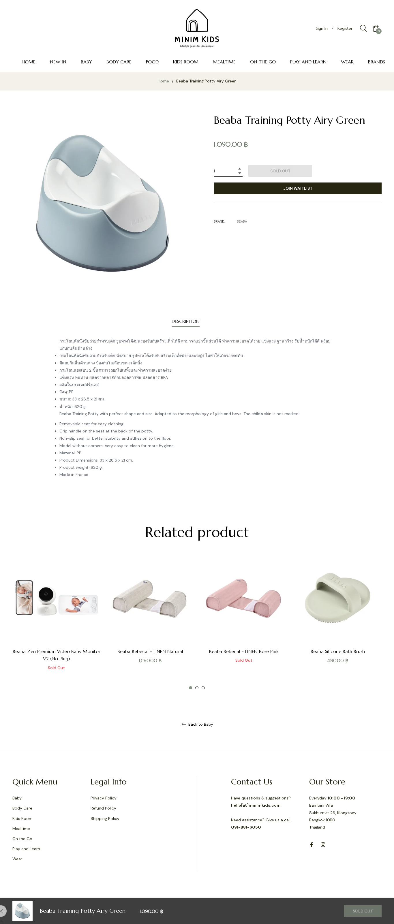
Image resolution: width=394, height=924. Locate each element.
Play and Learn (26, 848)
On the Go (22, 838)
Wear (17, 858)
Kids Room (22, 818)
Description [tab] (186, 321)
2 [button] (196, 687)
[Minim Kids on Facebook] (311, 844)
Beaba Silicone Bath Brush (338, 651)
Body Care (22, 808)
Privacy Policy (104, 798)
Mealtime (21, 828)
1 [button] (190, 687)
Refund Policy (103, 808)
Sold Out (363, 911)
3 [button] (203, 687)
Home (163, 81)
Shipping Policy (105, 818)
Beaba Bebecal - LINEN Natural (150, 651)
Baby (17, 798)
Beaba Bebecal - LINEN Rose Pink (244, 651)
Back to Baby (200, 724)
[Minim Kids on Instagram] (323, 844)
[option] (56, 622)
